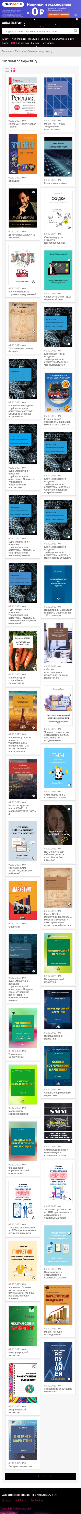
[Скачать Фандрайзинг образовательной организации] (22, 1141)
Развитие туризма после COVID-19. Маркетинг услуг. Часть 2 (22, 809)
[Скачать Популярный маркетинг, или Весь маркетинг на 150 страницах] (58, 584)
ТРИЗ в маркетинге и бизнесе (20, 350)
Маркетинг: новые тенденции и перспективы (54, 126)
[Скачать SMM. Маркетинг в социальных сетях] (58, 768)
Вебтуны (33, 38)
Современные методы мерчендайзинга (57, 298)
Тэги (17, 51)
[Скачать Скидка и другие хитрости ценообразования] (58, 211)
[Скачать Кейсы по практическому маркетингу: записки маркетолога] (58, 643)
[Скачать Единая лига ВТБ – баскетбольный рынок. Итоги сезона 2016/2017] (58, 392)
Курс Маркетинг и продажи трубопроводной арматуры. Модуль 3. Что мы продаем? (56, 359)
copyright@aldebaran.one (16, 1508)
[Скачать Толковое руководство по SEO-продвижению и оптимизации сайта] (22, 1201)
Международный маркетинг (18, 1354)
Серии (35, 43)
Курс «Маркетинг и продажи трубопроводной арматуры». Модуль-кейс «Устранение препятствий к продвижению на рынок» (20, 991)
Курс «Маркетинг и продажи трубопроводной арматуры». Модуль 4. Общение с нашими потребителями (57, 485)
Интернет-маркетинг (20, 1466)
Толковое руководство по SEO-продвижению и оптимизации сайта (22, 1230)
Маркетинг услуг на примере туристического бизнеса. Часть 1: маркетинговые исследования (19, 744)
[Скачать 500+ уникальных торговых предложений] (22, 265)
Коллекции (22, 43)
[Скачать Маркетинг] (22, 900)
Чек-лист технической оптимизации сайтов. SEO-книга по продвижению (57, 736)
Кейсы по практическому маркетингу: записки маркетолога (56, 673)
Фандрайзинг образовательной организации (18, 1170)
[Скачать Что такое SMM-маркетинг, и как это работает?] (22, 841)
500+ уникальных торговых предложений (22, 293)
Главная (7, 51)
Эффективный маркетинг (17, 1411)
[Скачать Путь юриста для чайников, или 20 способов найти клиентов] (58, 825)
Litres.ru (6, 1500)
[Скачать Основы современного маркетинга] (58, 1066)
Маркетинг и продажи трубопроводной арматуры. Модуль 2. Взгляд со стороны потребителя (20, 411)
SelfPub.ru (21, 1500)
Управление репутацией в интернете (58, 1390)
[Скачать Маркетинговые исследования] (58, 1305)
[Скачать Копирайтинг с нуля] (58, 157)
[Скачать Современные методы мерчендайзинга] (58, 270)
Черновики (47, 43)
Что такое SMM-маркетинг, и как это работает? (20, 871)
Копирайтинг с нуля (55, 183)
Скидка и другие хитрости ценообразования (54, 240)
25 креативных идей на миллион (21, 236)
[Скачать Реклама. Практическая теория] (22, 97)
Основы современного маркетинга (57, 1094)
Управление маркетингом (16, 1055)
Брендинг (14, 180)
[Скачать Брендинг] (22, 154)
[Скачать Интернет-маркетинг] (22, 1440)
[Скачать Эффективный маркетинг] (22, 1383)
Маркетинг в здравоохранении (18, 1112)
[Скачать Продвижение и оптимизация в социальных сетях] (58, 1245)
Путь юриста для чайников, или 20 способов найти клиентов (54, 855)
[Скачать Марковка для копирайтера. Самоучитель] (22, 651)
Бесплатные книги (63, 38)
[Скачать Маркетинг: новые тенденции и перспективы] (58, 97)
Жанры (45, 38)
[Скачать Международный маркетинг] (22, 1326)
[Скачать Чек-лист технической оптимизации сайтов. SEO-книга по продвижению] (58, 705)
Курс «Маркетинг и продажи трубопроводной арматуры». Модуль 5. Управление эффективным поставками (21, 479)
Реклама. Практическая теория (22, 125)
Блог (5, 43)
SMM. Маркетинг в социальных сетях (55, 796)
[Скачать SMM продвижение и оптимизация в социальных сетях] (58, 1123)
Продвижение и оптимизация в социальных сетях (55, 1275)
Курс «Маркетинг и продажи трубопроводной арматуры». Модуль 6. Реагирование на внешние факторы (21, 548)
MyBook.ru (37, 1500)
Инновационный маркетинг (53, 1037)
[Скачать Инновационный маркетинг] (58, 1010)
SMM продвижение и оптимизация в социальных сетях (56, 1152)
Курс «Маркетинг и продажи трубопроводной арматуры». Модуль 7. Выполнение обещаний (57, 552)
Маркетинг (14, 926)
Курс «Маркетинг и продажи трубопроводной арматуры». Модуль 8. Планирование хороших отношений (22, 616)
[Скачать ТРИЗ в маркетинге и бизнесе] (22, 322)
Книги (5, 38)
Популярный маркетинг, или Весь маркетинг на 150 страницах (58, 613)
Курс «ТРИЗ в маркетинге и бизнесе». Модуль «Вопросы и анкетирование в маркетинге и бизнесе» (58, 920)
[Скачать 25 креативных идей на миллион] (22, 208)
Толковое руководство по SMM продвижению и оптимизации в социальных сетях (58, 1213)
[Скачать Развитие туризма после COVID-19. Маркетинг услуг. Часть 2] (22, 779)
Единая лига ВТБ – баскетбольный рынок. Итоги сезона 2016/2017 (58, 422)
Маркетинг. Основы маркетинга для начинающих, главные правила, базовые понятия (21, 1293)
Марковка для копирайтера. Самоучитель (16, 680)
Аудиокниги (19, 38)
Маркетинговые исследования (53, 1333)
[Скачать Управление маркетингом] (22, 1028)
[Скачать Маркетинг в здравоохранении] (22, 1084)
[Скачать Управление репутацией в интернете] (58, 1362)
